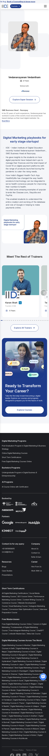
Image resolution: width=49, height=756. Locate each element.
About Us (34, 549)
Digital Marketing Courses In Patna (26, 700)
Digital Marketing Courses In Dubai (21, 652)
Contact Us (35, 553)
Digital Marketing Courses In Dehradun (25, 693)
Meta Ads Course (34, 634)
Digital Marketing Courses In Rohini (22, 735)
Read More (6, 121)
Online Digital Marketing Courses (14, 453)
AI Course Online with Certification (15, 487)
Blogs (4, 567)
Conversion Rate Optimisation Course (23, 609)
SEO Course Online (24, 596)
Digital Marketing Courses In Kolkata (26, 661)
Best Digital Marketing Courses (27, 668)
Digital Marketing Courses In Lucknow (22, 677)
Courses (14, 6)
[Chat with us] (43, 676)
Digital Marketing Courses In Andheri (22, 716)
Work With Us (36, 571)
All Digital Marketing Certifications (15, 593)
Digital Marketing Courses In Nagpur (23, 684)
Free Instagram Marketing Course (22, 630)
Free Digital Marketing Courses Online (17, 461)
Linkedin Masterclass (17, 634)
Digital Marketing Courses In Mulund (25, 729)
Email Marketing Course (18, 606)
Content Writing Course (32, 600)
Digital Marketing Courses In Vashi (24, 722)
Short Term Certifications (11, 457)
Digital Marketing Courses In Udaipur (24, 706)
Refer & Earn (36, 557)
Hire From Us (36, 567)
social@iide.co (7, 552)
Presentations (7, 575)
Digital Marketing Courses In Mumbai (16, 645)
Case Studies (7, 571)
